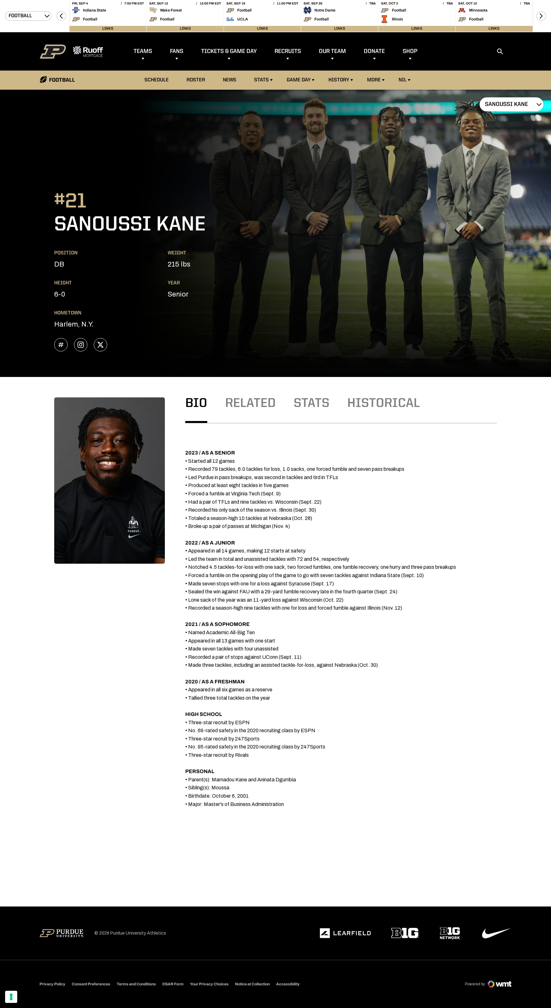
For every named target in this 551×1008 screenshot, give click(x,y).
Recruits (288, 51)
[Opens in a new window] (345, 933)
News (229, 80)
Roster (196, 80)
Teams (143, 51)
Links (107, 29)
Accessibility (288, 984)
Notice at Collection (252, 984)
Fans (176, 51)
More (374, 80)
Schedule (156, 80)
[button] (61, 16)
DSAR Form (173, 984)
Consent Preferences (91, 984)
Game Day (299, 80)
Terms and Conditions (136, 984)
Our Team (332, 51)
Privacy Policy (52, 984)
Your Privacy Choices (209, 984)
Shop (410, 51)
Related (250, 403)
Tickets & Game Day (229, 51)
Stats (261, 80)
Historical (383, 403)
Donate (374, 51)
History (338, 80)
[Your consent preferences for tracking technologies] (11, 997)
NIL (403, 80)
